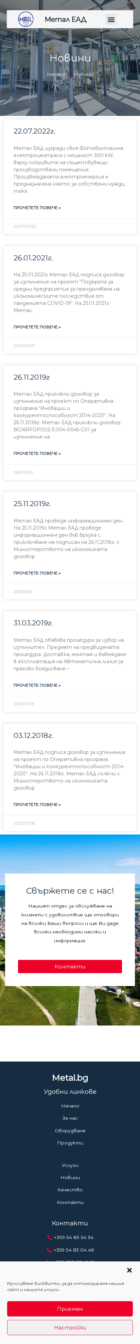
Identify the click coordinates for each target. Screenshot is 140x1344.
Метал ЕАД (66, 19)
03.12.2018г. (33, 735)
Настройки (70, 1327)
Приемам (70, 1309)
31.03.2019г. (33, 623)
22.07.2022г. (34, 131)
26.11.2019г (32, 377)
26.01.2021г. (33, 258)
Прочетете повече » (37, 207)
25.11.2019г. (32, 503)
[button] (129, 1270)
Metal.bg (70, 1077)
